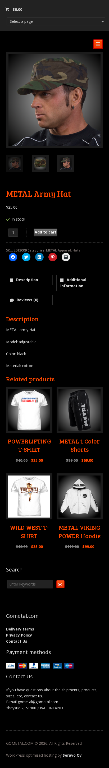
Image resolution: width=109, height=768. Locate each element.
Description (26, 279)
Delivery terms (20, 629)
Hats (76, 250)
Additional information (73, 282)
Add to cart (45, 232)
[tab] (29, 280)
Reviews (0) (27, 299)
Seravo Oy (72, 755)
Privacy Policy (19, 635)
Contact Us (16, 641)
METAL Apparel (58, 250)
